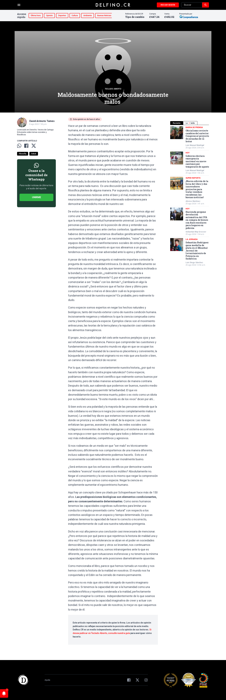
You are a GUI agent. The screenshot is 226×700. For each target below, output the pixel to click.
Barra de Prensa (194, 127)
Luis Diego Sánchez (194, 262)
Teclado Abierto (113, 89)
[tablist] (189, 123)
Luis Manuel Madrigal (195, 145)
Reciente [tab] (176, 123)
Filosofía (22, 154)
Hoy (188, 153)
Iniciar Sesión (168, 5)
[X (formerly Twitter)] (137, 680)
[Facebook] (129, 680)
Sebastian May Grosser (196, 232)
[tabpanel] (189, 196)
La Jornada (192, 239)
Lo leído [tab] (190, 123)
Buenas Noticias (104, 15)
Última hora (36, 15)
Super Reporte (193, 178)
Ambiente (87, 15)
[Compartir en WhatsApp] (19, 146)
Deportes (62, 15)
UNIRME (36, 197)
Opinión (49, 15)
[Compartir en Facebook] (26, 145)
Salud (33, 154)
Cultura (75, 15)
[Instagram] (146, 680)
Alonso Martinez (193, 201)
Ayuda (47, 680)
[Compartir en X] (33, 145)
